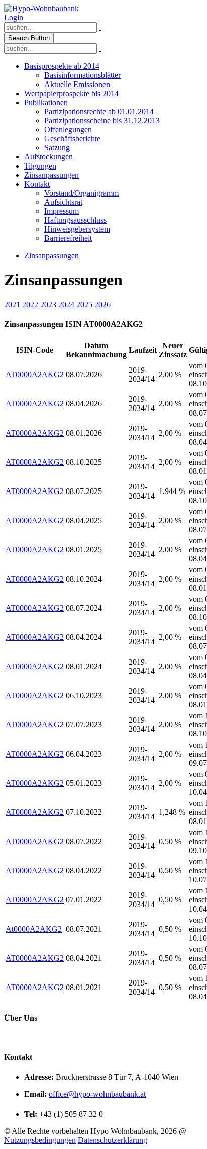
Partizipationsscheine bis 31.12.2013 (102, 120)
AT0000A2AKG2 (35, 374)
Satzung (57, 147)
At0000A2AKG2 (34, 929)
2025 (84, 304)
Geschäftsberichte (72, 138)
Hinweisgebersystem (77, 229)
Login (13, 17)
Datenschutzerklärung (112, 1140)
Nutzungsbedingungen (40, 1140)
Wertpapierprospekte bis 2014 (71, 93)
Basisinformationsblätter (82, 75)
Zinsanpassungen (51, 175)
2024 (66, 304)
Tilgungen (40, 165)
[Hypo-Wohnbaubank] (41, 8)
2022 (30, 304)
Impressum (61, 211)
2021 (12, 304)
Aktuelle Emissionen (77, 84)
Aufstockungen (48, 156)
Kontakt (37, 184)
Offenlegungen (68, 129)
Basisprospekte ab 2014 (61, 66)
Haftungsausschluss (75, 220)
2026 (102, 304)
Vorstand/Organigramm (81, 193)
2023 (48, 304)
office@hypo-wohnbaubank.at (97, 1094)
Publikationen (46, 102)
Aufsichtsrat (63, 202)
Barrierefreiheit (68, 238)
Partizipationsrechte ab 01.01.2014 (99, 111)
